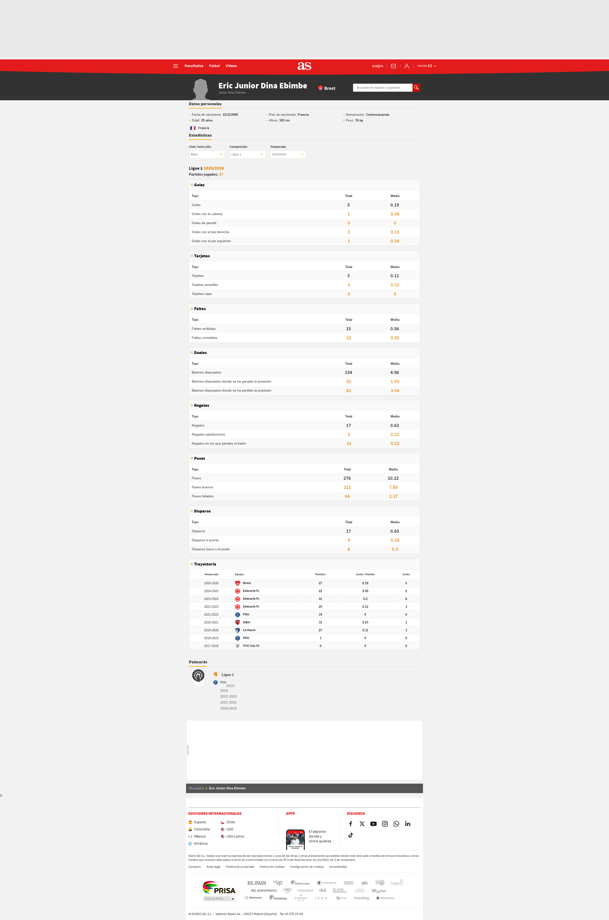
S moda (321, 898)
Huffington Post (263, 891)
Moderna (253, 898)
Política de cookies (272, 867)
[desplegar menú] (175, 66)
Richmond (395, 891)
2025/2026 (279, 154)
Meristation (361, 898)
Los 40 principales (277, 883)
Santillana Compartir (327, 883)
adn (380, 883)
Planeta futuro (355, 891)
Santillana (300, 883)
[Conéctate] (407, 66)
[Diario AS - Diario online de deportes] (304, 66)
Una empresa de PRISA (219, 887)
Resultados (194, 66)
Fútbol (214, 66)
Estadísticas (200, 135)
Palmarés (198, 662)
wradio (289, 891)
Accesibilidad (338, 867)
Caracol (397, 883)
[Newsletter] (393, 66)
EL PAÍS (256, 883)
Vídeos (231, 66)
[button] (219, 898)
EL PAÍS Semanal (338, 891)
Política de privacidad (240, 867)
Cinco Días (304, 891)
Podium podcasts (278, 898)
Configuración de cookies (307, 867)
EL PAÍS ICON (301, 898)
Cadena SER (349, 883)
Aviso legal (213, 867)
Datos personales (205, 104)
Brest (194, 154)
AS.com (365, 883)
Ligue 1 (236, 154)
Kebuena (376, 891)
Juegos (377, 66)
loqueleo (341, 898)
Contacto (194, 867)
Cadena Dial (321, 891)
